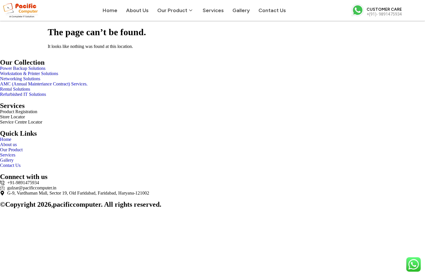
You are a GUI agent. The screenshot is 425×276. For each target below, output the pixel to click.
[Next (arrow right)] (415, 138)
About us (137, 10)
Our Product (172, 10)
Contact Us (272, 10)
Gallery (241, 10)
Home (110, 10)
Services (213, 10)
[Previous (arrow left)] (10, 138)
